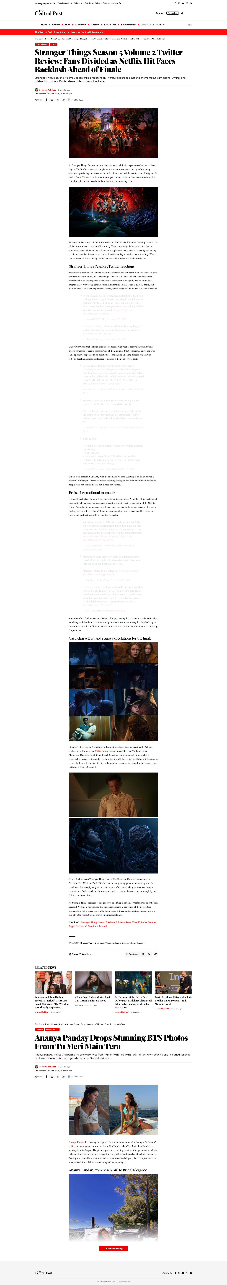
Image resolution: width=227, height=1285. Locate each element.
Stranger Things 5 (88, 943)
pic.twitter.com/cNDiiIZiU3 (96, 313)
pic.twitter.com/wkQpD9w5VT (98, 574)
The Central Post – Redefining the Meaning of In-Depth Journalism (69, 31)
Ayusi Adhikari (49, 90)
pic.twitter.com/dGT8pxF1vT (98, 333)
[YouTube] (183, 3)
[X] (178, 3)
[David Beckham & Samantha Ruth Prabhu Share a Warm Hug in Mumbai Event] (173, 982)
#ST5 (129, 536)
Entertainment (42, 44)
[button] (182, 13)
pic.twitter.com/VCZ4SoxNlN (98, 539)
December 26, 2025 (116, 319)
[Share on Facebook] (46, 99)
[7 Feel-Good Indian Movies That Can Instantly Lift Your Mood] (93, 982)
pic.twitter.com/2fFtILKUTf (97, 605)
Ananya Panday (77, 1142)
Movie (53, 44)
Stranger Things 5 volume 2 (109, 943)
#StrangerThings (97, 536)
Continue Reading (114, 1248)
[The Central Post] (43, 1273)
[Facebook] (175, 3)
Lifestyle (39, 1029)
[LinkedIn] (190, 3)
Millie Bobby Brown (105, 751)
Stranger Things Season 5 (133, 943)
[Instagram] (187, 3)
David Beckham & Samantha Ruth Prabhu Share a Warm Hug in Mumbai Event (173, 1001)
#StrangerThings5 (122, 310)
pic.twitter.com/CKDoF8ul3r (105, 383)
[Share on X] (52, 99)
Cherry (80, 1005)
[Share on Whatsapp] (57, 99)
